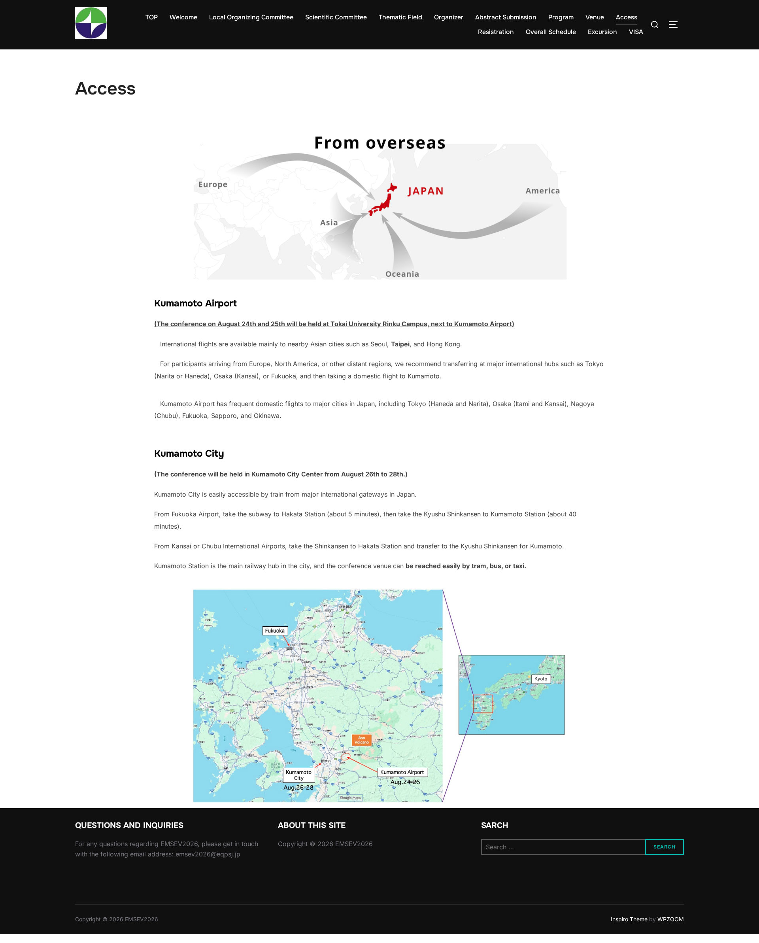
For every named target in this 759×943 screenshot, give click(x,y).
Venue (594, 17)
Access (626, 17)
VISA (636, 32)
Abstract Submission (505, 17)
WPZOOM (670, 919)
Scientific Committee (336, 17)
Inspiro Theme (629, 919)
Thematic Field (400, 17)
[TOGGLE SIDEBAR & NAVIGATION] (676, 24)
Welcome (183, 17)
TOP (151, 17)
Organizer (448, 17)
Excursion (602, 32)
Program (561, 17)
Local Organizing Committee (251, 17)
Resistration (496, 32)
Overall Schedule (551, 32)
